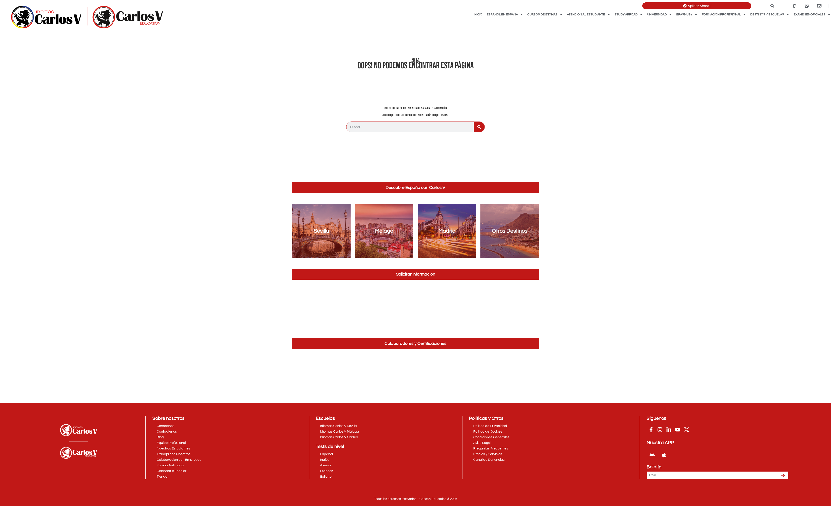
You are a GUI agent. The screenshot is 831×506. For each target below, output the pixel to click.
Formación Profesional (721, 14)
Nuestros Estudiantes (173, 448)
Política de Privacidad (490, 426)
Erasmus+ (684, 14)
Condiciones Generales (491, 437)
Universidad (657, 14)
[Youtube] (677, 429)
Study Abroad (626, 14)
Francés (326, 471)
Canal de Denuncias (489, 459)
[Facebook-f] (651, 429)
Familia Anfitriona (170, 465)
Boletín (654, 467)
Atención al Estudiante (586, 14)
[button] (772, 5)
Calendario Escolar (172, 471)
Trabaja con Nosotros (173, 454)
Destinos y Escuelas (767, 14)
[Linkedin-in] (668, 429)
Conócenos (165, 426)
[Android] (652, 454)
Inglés (324, 459)
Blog (160, 437)
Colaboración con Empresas (179, 459)
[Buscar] (479, 127)
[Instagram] (659, 429)
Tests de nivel (330, 446)
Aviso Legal (482, 442)
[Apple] (664, 454)
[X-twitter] (686, 429)
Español (326, 454)
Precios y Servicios (487, 454)
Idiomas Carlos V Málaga (339, 431)
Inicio (478, 14)
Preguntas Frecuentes (490, 448)
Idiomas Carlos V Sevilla (338, 426)
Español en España (502, 14)
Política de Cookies (487, 431)
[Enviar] (783, 475)
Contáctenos (167, 431)
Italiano (326, 476)
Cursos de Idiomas (542, 14)
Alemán (326, 465)
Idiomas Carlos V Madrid (339, 437)
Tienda (162, 476)
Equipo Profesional (171, 442)
